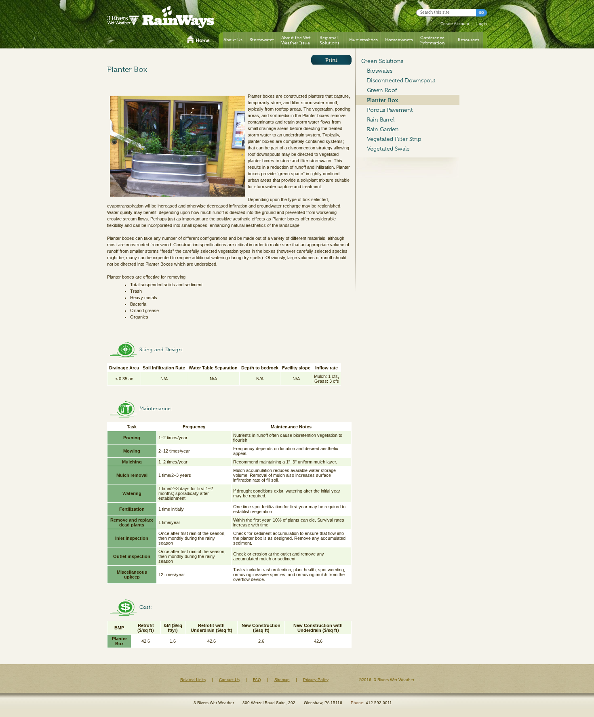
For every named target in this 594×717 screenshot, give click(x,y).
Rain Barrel (380, 119)
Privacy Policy (316, 679)
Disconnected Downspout (401, 80)
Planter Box (382, 99)
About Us (232, 39)
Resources (468, 39)
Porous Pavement (390, 110)
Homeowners (399, 39)
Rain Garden (383, 129)
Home (198, 40)
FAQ (257, 679)
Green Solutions (382, 61)
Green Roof (382, 90)
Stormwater (262, 39)
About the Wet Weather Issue (296, 40)
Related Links (193, 679)
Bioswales (379, 70)
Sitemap (282, 679)
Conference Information (432, 40)
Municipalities (363, 39)
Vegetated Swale (388, 148)
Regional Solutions (329, 40)
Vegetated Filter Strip (394, 139)
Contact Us (229, 679)
